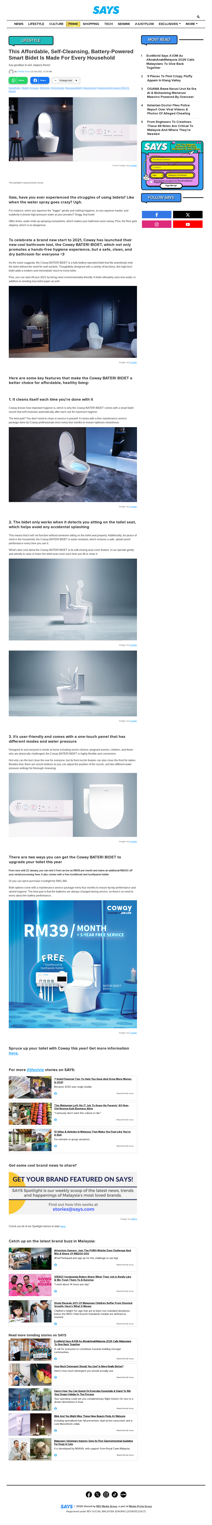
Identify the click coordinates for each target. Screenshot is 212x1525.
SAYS (134, 1219)
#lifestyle (45, 88)
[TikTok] (115, 1494)
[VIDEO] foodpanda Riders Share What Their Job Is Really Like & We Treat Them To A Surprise (92, 1278)
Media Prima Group (140, 1506)
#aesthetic (15, 88)
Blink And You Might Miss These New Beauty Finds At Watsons (89, 1416)
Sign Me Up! (171, 186)
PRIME (73, 24)
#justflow (144, 24)
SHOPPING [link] (91, 24)
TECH (108, 24)
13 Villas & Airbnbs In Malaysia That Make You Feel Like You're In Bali (92, 1133)
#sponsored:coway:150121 (113, 88)
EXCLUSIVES (168, 24)
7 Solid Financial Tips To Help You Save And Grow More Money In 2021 (93, 1081)
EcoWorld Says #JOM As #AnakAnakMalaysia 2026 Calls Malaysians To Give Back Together (92, 1343)
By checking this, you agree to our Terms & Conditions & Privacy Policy (173, 181)
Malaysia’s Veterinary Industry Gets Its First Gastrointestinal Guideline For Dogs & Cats (93, 1442)
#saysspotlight (73, 88)
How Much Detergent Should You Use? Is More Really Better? (89, 1366)
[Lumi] (123, 1494)
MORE (190, 24)
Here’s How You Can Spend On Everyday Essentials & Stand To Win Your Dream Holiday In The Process (92, 1393)
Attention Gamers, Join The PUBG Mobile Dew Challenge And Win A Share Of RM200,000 (92, 1252)
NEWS (18, 24)
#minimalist (57, 88)
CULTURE (56, 24)
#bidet (25, 88)
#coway (34, 88)
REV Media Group (106, 1506)
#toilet (12, 91)
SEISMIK (124, 24)
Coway (133, 165)
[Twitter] (97, 1494)
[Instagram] (106, 1494)
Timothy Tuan (23, 71)
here (62, 1226)
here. (14, 1053)
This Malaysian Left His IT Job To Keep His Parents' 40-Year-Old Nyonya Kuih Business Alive (91, 1107)
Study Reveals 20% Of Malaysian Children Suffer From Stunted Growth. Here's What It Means (93, 1305)
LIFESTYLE (36, 24)
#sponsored (90, 88)
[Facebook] (89, 1494)
